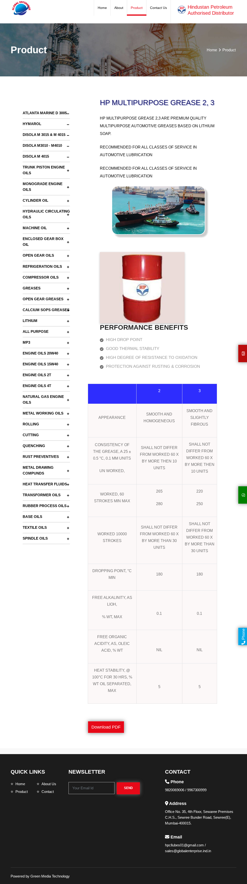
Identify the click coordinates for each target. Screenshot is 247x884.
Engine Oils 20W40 (40, 353)
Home (102, 8)
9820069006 (175, 790)
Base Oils (32, 517)
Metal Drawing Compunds (38, 470)
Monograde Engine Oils (42, 187)
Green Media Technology (50, 876)
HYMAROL (32, 124)
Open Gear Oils (38, 255)
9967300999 (196, 790)
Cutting (31, 435)
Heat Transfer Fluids (45, 484)
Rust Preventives (41, 457)
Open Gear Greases (43, 299)
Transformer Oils (42, 495)
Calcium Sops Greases (46, 310)
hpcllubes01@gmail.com (185, 845)
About (118, 8)
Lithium (30, 321)
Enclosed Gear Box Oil (43, 242)
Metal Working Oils (43, 413)
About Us (48, 784)
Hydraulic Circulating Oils (46, 214)
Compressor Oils (41, 277)
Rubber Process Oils (45, 506)
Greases (32, 288)
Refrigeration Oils (42, 266)
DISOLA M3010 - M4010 (42, 145)
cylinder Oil (35, 200)
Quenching (34, 446)
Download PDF (106, 727)
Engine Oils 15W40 (40, 364)
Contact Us (158, 8)
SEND (128, 788)
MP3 (26, 342)
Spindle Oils (35, 538)
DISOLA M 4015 (36, 156)
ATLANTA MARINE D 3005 (45, 113)
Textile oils (35, 527)
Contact (47, 792)
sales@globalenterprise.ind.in (188, 851)
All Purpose (35, 331)
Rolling (31, 424)
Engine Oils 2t (37, 375)
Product (137, 8)
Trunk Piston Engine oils (44, 170)
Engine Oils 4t (37, 386)
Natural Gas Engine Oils (43, 399)
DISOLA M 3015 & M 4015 (44, 135)
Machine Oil (35, 228)
